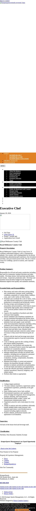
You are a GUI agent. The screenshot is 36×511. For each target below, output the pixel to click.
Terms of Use (8, 492)
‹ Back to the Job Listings (8, 448)
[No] (29, 510)
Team (11, 180)
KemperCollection (15, 178)
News (6, 200)
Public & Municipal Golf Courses (20, 189)
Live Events (9, 162)
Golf (6, 153)
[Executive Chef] (15, 229)
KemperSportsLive (10, 464)
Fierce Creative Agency (20, 500)
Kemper (19, 159)
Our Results (9, 198)
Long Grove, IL (9, 234)
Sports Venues (11, 160)
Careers (7, 201)
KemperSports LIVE (16, 196)
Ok (17, 510)
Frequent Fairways (15, 185)
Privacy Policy (8, 493)
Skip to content (5, 1)
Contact (8, 203)
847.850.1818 (4, 483)
